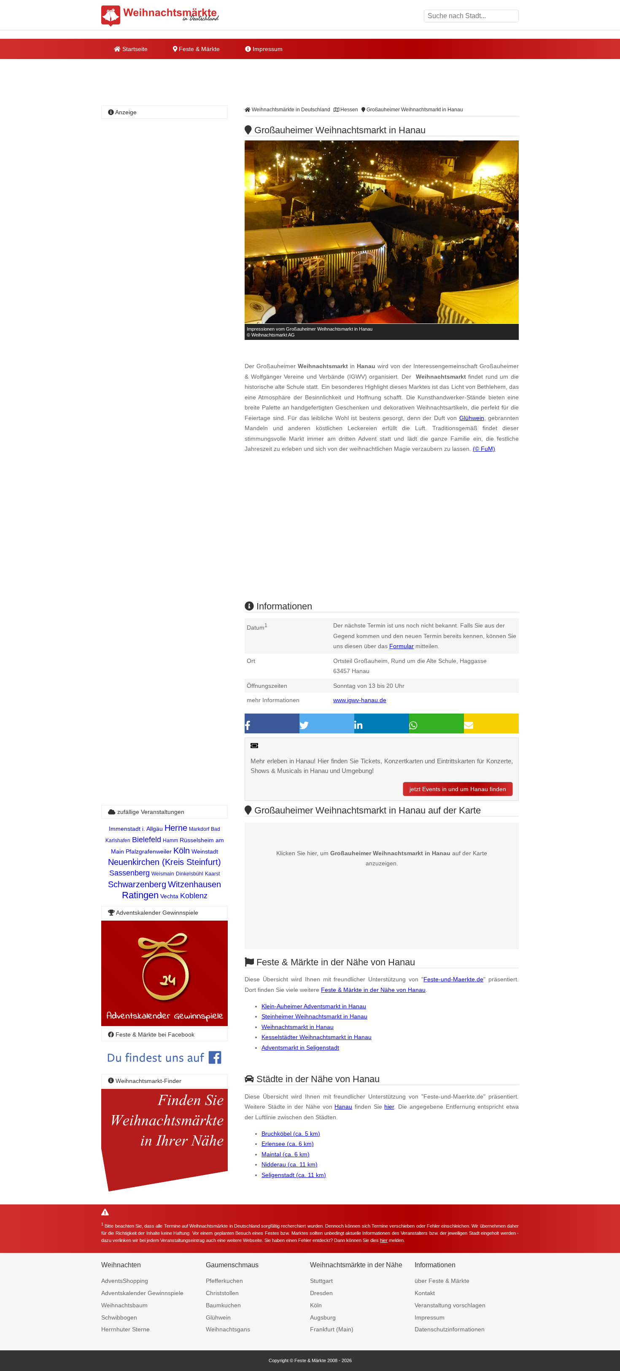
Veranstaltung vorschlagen (450, 1305)
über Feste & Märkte (442, 1280)
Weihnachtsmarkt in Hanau (297, 1027)
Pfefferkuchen (224, 1280)
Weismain (162, 874)
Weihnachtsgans (228, 1329)
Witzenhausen (194, 884)
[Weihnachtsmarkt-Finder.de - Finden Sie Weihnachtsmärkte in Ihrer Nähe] (164, 1192)
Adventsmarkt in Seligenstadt (300, 1047)
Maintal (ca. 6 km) (285, 1154)
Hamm (170, 840)
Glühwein (471, 418)
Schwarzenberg (137, 884)
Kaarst (212, 874)
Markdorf (199, 829)
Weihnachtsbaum (124, 1305)
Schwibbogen (119, 1317)
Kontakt (425, 1293)
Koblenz (194, 896)
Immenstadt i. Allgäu (136, 828)
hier (389, 1106)
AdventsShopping (124, 1280)
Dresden (321, 1293)
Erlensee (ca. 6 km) (287, 1143)
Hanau (343, 1106)
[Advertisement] (382, 534)
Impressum (267, 49)
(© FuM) (484, 448)
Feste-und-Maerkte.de (453, 979)
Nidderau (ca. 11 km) (289, 1164)
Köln (181, 850)
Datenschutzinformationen (450, 1329)
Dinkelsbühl (189, 874)
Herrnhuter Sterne (125, 1329)
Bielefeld (146, 839)
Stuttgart (321, 1280)
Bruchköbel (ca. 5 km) (290, 1133)
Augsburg (323, 1317)
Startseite (134, 49)
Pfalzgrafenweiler (149, 851)
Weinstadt (204, 851)
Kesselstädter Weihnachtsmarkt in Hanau (316, 1037)
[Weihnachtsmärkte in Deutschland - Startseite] (160, 16)
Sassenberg (129, 873)
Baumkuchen (223, 1305)
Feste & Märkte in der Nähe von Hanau (373, 989)
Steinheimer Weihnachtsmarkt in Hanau (314, 1016)
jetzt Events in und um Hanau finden (458, 789)
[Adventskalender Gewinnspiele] (164, 1023)
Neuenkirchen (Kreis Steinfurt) (164, 862)
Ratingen (140, 895)
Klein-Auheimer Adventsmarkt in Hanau (313, 1006)
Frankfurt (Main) (331, 1329)
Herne (175, 827)
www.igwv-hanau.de (359, 700)
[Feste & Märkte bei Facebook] (164, 1070)
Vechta (169, 896)
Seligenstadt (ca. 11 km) (293, 1175)
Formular (401, 646)
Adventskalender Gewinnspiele (142, 1293)
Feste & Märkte (198, 49)
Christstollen (222, 1293)
